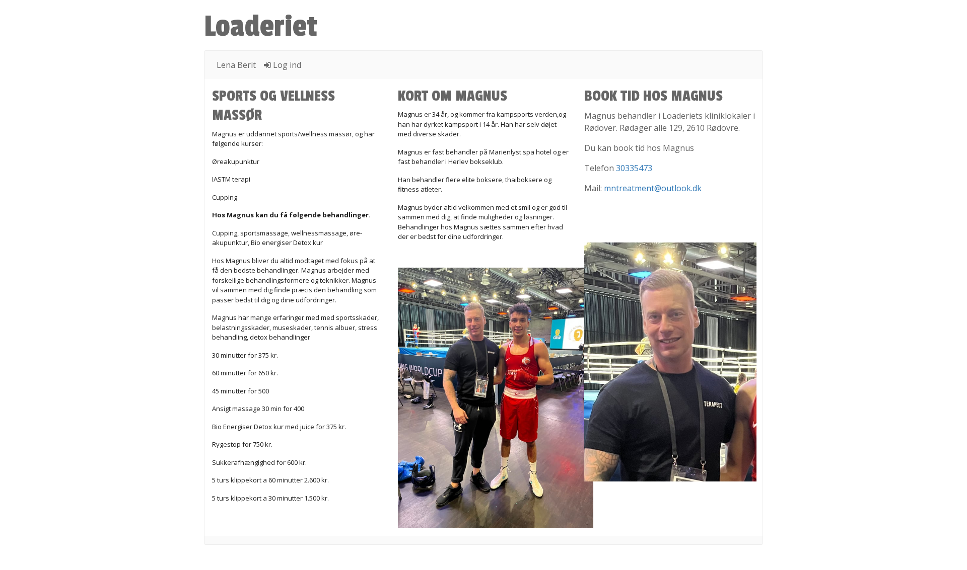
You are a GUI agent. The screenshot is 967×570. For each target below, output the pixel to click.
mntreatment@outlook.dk (653, 188)
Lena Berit (236, 64)
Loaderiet (260, 26)
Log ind (286, 64)
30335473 (634, 168)
